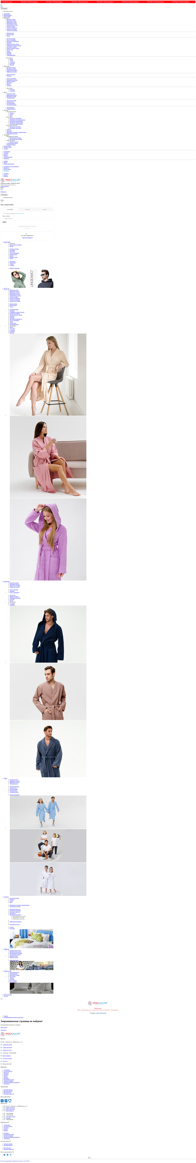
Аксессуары (10, 49)
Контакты (6, 158)
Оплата (6, 154)
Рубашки (9, 42)
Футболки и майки (12, 47)
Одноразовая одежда (12, 143)
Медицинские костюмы (16, 139)
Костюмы (12, 251)
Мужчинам (6, 581)
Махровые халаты (11, 20)
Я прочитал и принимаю (14, 213)
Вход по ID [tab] (27, 209)
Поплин (12, 113)
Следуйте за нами (7, 1058)
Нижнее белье (10, 33)
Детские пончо (11, 97)
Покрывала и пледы (12, 133)
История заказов (8, 1091)
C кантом (12, 603)
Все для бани (13, 980)
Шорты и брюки (11, 81)
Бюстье (12, 255)
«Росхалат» (4, 1030)
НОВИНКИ (7, 14)
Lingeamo (12, 63)
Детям (5, 778)
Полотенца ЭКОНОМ (15, 118)
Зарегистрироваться (9, 164)
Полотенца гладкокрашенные (17, 120)
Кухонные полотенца (15, 126)
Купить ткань (7, 146)
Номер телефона (6, 216)
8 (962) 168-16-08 (101, 1013)
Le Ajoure (12, 328)
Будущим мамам (11, 38)
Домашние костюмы (12, 80)
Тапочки (9, 85)
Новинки (6, 171)
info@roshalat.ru (5, 186)
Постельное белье (14, 898)
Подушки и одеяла (15, 975)
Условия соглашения (19, 213)
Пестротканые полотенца (18, 919)
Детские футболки (11, 104)
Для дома (6, 897)
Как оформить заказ (9, 1079)
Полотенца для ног (15, 924)
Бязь (11, 115)
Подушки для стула (15, 912)
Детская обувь (10, 107)
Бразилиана (13, 262)
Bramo (11, 59)
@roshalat (5, 1061)
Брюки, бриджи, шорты (13, 44)
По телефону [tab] (10, 209)
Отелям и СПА (8, 147)
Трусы (8, 36)
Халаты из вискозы (12, 29)
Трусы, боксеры (11, 74)
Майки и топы (13, 257)
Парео (8, 51)
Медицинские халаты (15, 137)
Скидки (6, 148)
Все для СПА (13, 982)
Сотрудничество (8, 157)
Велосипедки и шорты (16, 244)
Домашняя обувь (11, 55)
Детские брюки (11, 103)
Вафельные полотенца (16, 921)
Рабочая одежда (14, 956)
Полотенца (13, 913)
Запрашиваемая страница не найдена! (13, 1017)
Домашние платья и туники (14, 45)
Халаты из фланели (12, 27)
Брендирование (8, 15)
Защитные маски (11, 144)
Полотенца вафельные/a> (16, 124)
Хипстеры (12, 261)
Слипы (11, 264)
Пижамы (9, 53)
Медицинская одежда (15, 950)
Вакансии (6, 1072)
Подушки (9, 131)
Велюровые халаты (12, 23)
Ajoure (11, 60)
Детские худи (10, 102)
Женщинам (6, 288)
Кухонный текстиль (15, 909)
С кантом (12, 62)
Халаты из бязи (11, 26)
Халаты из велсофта (12, 30)
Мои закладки (7, 1092)
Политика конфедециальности (12, 1082)
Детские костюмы (11, 100)
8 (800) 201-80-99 (7, 1044)
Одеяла (8, 129)
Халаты (12, 978)
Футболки (9, 82)
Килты (8, 84)
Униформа (6, 949)
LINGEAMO (7, 16)
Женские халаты (11, 19)
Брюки (11, 246)
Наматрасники (13, 973)
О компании (7, 151)
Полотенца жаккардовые (16, 121)
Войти (5, 162)
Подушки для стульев (15, 128)
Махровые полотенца (15, 914)
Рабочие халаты (14, 142)
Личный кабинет (8, 1089)
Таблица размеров (8, 1081)
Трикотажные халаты (12, 25)
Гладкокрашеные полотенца (19, 916)
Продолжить (4, 1027)
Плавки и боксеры (14, 268)
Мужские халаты (11, 67)
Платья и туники (14, 249)
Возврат (6, 155)
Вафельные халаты (12, 22)
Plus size (12, 64)
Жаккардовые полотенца (18, 917)
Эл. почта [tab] (45, 209)
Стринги (12, 265)
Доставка (6, 153)
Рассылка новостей (9, 1093)
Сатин (11, 114)
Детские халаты (11, 93)
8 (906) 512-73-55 (7, 1050)
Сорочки (9, 52)
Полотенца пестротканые (16, 122)
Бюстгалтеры (10, 34)
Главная (6, 161)
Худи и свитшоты (11, 40)
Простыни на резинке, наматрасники (16, 132)
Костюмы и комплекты (13, 41)
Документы (7, 1083)
